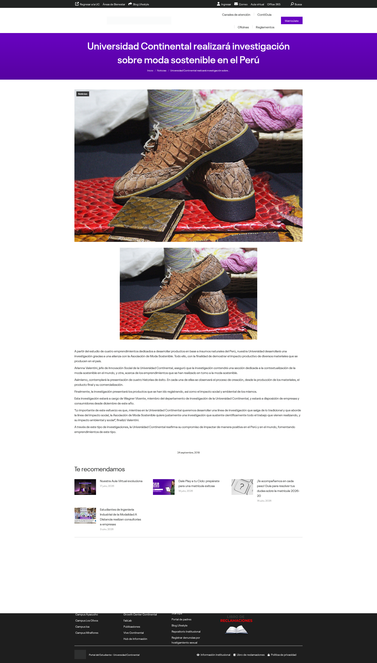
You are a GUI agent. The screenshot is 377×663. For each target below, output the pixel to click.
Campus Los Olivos (86, 620)
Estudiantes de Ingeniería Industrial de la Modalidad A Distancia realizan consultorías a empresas (120, 516)
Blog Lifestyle (180, 625)
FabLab (128, 620)
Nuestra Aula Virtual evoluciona (121, 480)
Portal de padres (181, 619)
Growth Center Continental (140, 614)
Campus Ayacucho (86, 614)
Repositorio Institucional (186, 631)
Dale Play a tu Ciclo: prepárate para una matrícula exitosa (199, 483)
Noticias (82, 94)
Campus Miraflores (86, 632)
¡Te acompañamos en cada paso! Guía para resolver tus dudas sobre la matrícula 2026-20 (278, 488)
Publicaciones (132, 626)
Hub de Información (135, 638)
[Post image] (85, 487)
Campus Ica (82, 626)
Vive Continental (134, 632)
